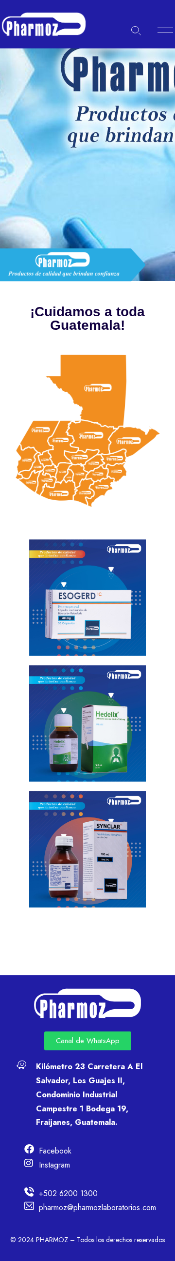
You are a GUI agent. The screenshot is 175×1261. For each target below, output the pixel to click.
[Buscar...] (136, 30)
